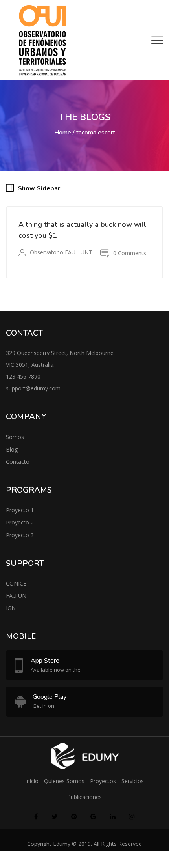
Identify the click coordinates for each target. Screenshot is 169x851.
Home (62, 132)
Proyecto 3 (20, 539)
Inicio (32, 785)
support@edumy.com (33, 392)
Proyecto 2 (20, 526)
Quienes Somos (64, 785)
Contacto (17, 466)
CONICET (18, 588)
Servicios (132, 785)
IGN (11, 612)
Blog (12, 453)
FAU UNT (18, 600)
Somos (15, 441)
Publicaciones (84, 801)
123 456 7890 (23, 380)
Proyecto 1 (20, 514)
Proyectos (103, 785)
